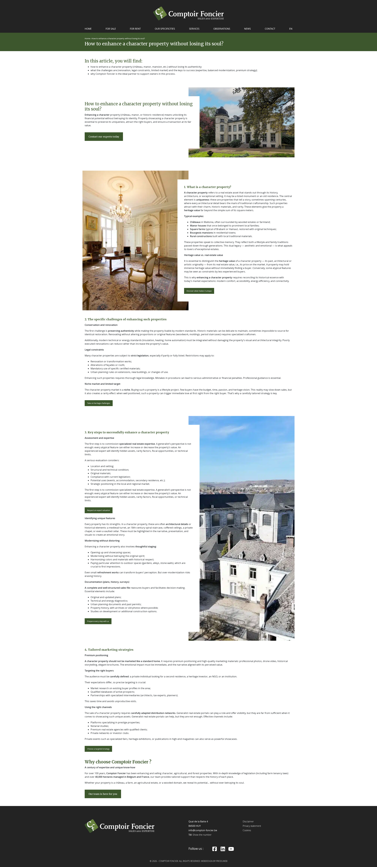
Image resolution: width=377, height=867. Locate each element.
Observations (221, 28)
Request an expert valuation (98, 510)
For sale (111, 28)
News (247, 28)
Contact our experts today (104, 136)
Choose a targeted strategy (98, 749)
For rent (135, 28)
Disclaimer (248, 821)
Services (194, 28)
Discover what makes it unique (199, 291)
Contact (270, 28)
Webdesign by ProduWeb (214, 861)
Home (88, 28)
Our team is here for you (103, 793)
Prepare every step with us (98, 621)
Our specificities (165, 28)
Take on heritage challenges (98, 403)
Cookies (247, 830)
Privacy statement (252, 826)
